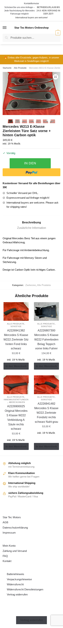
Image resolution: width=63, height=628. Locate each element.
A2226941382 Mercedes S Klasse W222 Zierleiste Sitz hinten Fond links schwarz (16, 339)
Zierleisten (30, 285)
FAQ (5, 555)
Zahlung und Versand (15, 550)
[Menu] (5, 27)
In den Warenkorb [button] (16, 366)
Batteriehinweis (15, 574)
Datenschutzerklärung (15, 527)
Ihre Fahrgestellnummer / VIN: (29, 45)
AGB (5, 522)
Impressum (9, 532)
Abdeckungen (17, 402)
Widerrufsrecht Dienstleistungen (25, 589)
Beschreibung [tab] (31, 222)
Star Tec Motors (12, 517)
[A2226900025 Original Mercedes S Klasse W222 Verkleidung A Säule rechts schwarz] (16, 384)
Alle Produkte (20, 68)
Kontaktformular (31, 3)
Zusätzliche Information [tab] (31, 227)
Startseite (7, 68)
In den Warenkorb (30, 164)
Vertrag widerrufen (17, 594)
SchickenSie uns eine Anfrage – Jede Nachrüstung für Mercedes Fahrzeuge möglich (19, 10)
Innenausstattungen (16, 400)
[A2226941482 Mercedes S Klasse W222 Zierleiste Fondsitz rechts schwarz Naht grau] (46, 384)
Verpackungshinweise (19, 579)
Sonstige (16, 326)
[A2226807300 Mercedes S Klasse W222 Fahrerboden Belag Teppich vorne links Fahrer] (46, 311)
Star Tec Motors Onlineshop (31, 27)
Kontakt (7, 561)
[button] (55, 76)
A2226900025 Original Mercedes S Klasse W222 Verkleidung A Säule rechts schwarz (16, 417)
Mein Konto (9, 545)
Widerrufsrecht (15, 584)
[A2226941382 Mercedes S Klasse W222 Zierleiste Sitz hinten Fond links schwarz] (16, 311)
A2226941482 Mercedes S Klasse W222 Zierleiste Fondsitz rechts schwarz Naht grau (46, 412)
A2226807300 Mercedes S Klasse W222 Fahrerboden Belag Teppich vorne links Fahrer (46, 339)
